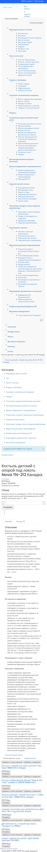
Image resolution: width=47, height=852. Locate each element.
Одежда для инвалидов (26, 221)
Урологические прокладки (27, 199)
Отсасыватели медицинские (28, 275)
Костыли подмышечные (26, 60)
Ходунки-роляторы (25, 90)
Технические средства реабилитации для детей (23, 401)
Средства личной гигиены (15, 419)
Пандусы (9, 396)
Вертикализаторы (24, 126)
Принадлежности (24, 179)
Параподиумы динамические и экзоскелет (21, 438)
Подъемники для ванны (26, 236)
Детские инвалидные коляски (28, 128)
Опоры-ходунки (24, 84)
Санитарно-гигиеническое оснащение (20, 392)
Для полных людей (25, 42)
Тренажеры (22, 86)
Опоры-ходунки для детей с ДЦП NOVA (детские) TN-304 (20, 839)
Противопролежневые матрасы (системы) (21, 406)
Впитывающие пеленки (26, 188)
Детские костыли (24, 130)
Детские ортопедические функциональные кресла (27, 133)
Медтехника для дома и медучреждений (20, 429)
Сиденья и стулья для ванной (28, 108)
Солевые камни (23, 262)
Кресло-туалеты (24, 101)
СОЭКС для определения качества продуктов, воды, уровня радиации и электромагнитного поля (30, 269)
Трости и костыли (12, 383)
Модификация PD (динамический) (24, 296)
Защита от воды (24, 192)
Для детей (21, 36)
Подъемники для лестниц (27, 238)
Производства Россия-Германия (29, 38)
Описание (8, 521)
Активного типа (23, 49)
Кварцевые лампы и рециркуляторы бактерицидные (29, 259)
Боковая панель (7, 455)
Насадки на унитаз (24, 103)
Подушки (21, 47)
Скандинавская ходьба (26, 64)
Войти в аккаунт (27, 1)
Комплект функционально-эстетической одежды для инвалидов (27, 139)
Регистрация (38, 1)
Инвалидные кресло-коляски (16, 373)
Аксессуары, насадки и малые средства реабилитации (25, 424)
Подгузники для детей (26, 196)
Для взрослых (23, 33)
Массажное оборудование (15, 442)
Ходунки (21, 154)
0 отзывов (5, 479)
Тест (7, 378)
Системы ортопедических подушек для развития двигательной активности (27, 148)
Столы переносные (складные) (29, 315)
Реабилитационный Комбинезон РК (19, 433)
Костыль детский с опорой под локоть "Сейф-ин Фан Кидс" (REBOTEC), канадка (23, 795)
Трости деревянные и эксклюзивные (26, 67)
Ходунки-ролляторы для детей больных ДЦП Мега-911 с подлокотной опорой (23, 810)
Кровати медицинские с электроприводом (26, 176)
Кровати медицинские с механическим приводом (27, 171)
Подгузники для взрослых (27, 194)
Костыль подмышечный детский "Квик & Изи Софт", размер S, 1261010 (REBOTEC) (22, 781)
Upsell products (30, 758)
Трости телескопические (27, 71)
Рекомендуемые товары (12, 758)
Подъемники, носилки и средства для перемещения (25, 415)
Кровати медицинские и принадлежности (21, 410)
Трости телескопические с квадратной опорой (27, 74)
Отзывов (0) (20, 521)
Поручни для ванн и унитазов (28, 106)
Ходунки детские (24, 88)
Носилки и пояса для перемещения (25, 232)
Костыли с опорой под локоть (28, 62)
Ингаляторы (22, 277)
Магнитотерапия (24, 264)
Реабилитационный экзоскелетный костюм (26, 300)
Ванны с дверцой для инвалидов (30, 99)
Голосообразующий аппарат (28, 256)
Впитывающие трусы (25, 190)
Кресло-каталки (24, 40)
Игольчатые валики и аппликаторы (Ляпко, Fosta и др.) (28, 251)
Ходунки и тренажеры (14, 387)
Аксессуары (22, 51)
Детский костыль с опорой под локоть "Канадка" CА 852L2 (19, 824)
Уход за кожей (23, 201)
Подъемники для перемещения (29, 240)
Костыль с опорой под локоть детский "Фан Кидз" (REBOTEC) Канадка (21, 766)
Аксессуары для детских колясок (29, 124)
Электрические (23, 44)
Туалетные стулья (24, 152)
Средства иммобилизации (27, 223)
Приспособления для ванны (28, 143)
